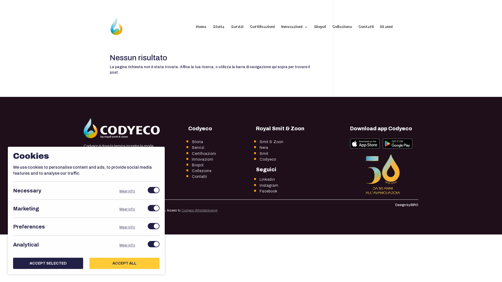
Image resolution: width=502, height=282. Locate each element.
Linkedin (267, 179)
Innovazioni (291, 26)
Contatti (365, 26)
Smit (264, 154)
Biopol (319, 26)
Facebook (268, 191)
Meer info (127, 191)
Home (200, 26)
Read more (91, 173)
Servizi (236, 26)
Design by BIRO (406, 205)
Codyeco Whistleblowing (199, 210)
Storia (218, 26)
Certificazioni (261, 26)
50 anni (385, 26)
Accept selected (48, 263)
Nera (264, 148)
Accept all (124, 263)
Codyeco (268, 159)
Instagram (269, 185)
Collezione (341, 26)
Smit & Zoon (271, 142)
